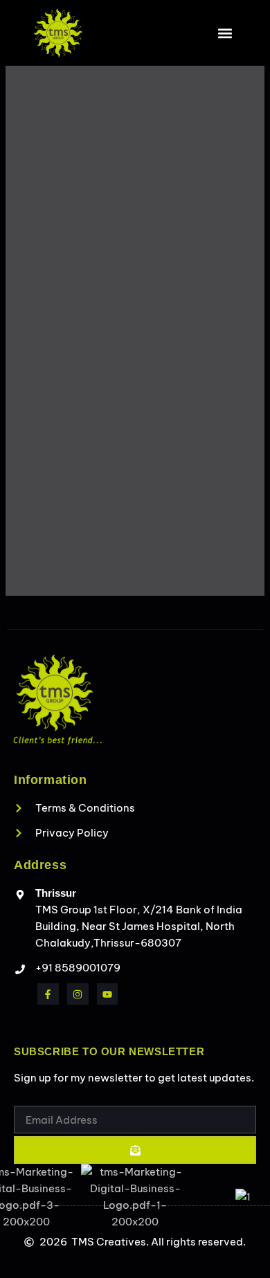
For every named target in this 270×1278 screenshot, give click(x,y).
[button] (224, 32)
